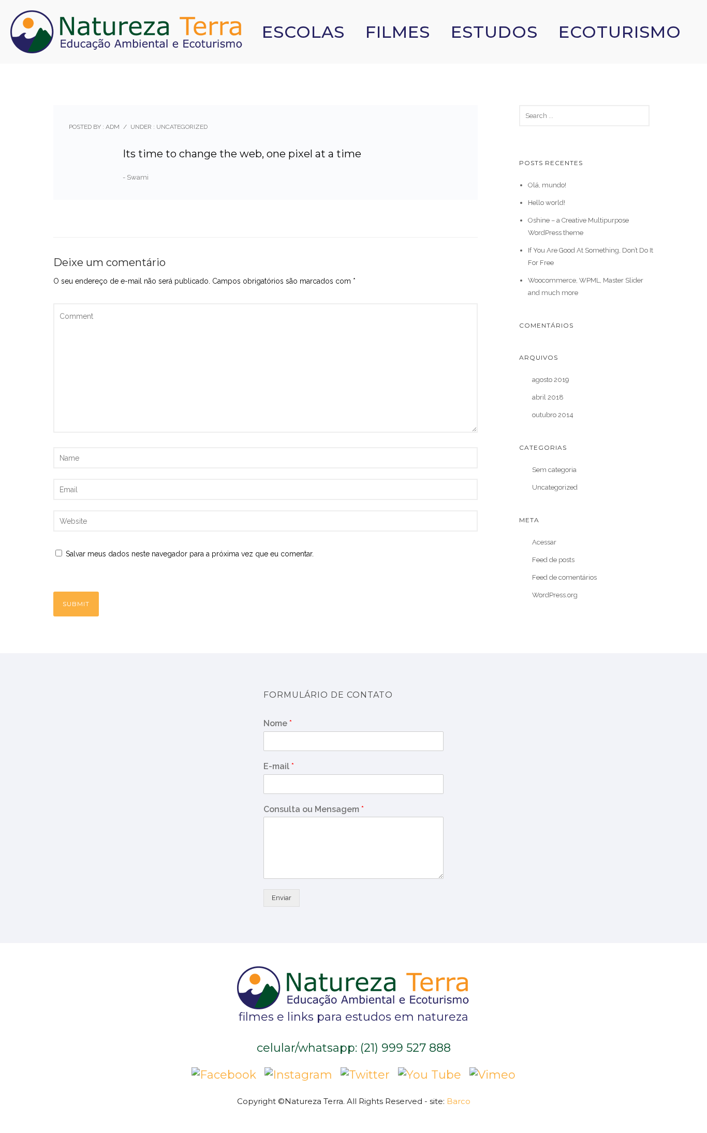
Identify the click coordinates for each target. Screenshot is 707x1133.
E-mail (278, 766)
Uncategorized (181, 126)
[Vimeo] (492, 1074)
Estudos (494, 32)
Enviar (281, 898)
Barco (458, 1101)
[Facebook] (224, 1074)
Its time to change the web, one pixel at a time (242, 154)
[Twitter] (365, 1074)
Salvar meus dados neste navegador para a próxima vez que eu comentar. (190, 554)
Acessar (544, 542)
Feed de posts (553, 560)
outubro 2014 (552, 415)
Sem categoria (554, 470)
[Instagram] (298, 1074)
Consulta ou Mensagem (313, 809)
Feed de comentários (564, 577)
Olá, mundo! (547, 185)
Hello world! (546, 203)
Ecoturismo (619, 32)
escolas (303, 32)
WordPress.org (555, 595)
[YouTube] (429, 1074)
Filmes (397, 32)
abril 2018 (548, 397)
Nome (277, 723)
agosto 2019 (550, 380)
